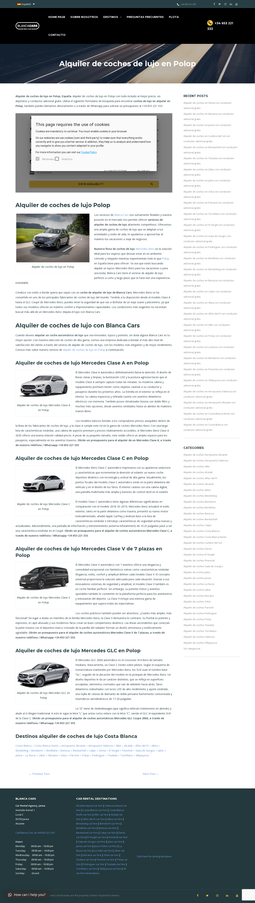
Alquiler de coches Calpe (197, 525)
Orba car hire (111, 855)
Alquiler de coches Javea (197, 578)
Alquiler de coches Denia (198, 548)
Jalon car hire (115, 841)
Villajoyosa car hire (110, 868)
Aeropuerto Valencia (100, 745)
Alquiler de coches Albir (197, 466)
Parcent (74, 755)
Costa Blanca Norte (46, 745)
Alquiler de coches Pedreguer (200, 613)
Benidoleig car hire (86, 823)
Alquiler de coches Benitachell (200, 519)
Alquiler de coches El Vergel (199, 554)
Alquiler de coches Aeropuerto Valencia (206, 460)
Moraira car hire (92, 855)
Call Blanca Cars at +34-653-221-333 (35, 832)
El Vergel (114, 750)
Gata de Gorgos (145, 750)
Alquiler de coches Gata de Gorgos (203, 566)
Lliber (42, 755)
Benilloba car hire (86, 828)
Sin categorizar (192, 648)
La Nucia (30, 755)
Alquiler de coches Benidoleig (200, 495)
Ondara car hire (85, 859)
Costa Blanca (23, 745)
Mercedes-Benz (145, 249)
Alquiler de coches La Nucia (199, 584)
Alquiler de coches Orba (197, 601)
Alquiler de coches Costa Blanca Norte (205, 537)
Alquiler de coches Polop (197, 619)
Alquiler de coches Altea (197, 490)
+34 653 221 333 (188, 4)
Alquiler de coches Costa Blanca (202, 531)
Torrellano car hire (86, 868)
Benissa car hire (107, 828)
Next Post (151, 774)
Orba (64, 755)
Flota (174, 17)
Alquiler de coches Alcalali (198, 472)
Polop (165, 258)
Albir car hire (101, 814)
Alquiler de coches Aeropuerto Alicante (205, 454)
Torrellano (126, 755)
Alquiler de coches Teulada (199, 625)
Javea (18, 755)
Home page (56, 17)
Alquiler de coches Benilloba (199, 507)
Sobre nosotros (84, 17)
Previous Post (39, 774)
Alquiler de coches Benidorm (200, 501)
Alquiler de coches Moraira (199, 595)
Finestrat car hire (118, 837)
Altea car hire (114, 819)
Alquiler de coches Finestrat (199, 560)
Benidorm (37, 750)
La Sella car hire (103, 850)
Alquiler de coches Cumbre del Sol (203, 542)
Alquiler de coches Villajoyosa (200, 642)
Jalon (161, 750)
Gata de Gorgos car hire (91, 841)
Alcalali (128, 745)
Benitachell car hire (87, 832)
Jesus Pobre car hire (105, 846)
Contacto (57, 35)
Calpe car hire (108, 832)
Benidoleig (21, 750)
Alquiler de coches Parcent (199, 607)
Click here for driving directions (154, 856)
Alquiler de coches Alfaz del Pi (200, 478)
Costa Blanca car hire (95, 810)
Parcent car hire (105, 859)
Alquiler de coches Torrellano (200, 631)
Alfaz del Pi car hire (94, 819)
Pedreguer (98, 755)
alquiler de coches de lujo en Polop (84, 349)
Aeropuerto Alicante (73, 745)
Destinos (110, 17)
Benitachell (79, 750)
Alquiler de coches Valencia (199, 636)
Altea (155, 745)
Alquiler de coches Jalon (197, 572)
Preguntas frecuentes (145, 17)
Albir (118, 745)
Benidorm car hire (110, 823)
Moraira (53, 755)
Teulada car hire (116, 864)
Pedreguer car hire (93, 864)
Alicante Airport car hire (89, 805)
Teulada (112, 755)
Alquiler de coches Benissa (199, 513)
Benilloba (51, 750)
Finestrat (127, 750)
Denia (102, 750)
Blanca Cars (121, 215)
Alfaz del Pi (142, 745)
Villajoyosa (142, 755)
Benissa (65, 750)
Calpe (92, 750)
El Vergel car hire (96, 837)
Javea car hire (84, 846)
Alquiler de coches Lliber (197, 589)
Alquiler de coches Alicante (199, 484)
